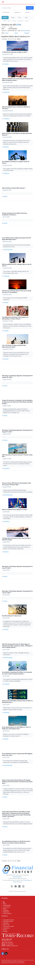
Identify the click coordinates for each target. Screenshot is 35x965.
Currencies (14, 20)
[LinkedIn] (19, 886)
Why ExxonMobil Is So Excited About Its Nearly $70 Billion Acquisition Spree (17, 79)
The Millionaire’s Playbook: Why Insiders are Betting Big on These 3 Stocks (15, 318)
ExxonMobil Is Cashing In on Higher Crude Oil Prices (15, 162)
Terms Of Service (17, 882)
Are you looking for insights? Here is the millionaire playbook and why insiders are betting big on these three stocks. (17, 326)
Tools (26, 17)
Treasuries (27, 20)
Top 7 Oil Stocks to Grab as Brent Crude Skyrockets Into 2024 (14, 346)
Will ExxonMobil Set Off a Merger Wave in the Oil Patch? (16, 265)
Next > (18, 39)
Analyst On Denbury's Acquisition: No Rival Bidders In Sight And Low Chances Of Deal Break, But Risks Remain (17, 402)
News (9, 20)
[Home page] (17, 935)
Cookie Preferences (20, 961)
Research (26, 33)
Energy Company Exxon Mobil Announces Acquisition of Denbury (14, 214)
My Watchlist (17, 12)
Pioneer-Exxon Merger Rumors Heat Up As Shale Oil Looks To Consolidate (16, 291)
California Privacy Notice (12, 961)
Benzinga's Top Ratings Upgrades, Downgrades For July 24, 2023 (17, 592)
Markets (5, 17)
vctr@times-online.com (11, 945)
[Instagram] (23, 886)
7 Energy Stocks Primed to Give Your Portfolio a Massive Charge (16, 539)
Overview (5, 20)
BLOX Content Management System (12, 962)
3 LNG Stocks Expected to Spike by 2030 (15, 52)
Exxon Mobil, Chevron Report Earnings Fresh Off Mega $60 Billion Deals (16, 238)
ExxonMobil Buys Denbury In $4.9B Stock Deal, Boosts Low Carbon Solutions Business (16, 842)
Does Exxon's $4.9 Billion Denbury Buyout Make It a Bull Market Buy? (17, 701)
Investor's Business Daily (8, 249)
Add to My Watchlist (25, 30)
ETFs (20, 17)
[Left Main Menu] (3, 2)
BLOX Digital (22, 962)
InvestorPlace (6, 146)
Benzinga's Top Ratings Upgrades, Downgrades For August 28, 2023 (17, 376)
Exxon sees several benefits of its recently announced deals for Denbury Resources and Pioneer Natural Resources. (18, 87)
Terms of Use (31, 960)
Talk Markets (6, 302)
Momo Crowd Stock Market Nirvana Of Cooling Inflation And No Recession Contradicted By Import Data (17, 781)
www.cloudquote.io (17, 876)
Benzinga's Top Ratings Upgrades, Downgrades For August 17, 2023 (17, 431)
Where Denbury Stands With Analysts (14, 188)
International (20, 20)
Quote (6, 33)
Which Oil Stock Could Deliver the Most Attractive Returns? (17, 134)
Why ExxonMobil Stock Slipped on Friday (15, 509)
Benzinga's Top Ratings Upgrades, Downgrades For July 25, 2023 (17, 567)
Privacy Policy (26, 880)
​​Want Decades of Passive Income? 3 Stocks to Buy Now (17, 455)
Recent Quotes (6, 12)
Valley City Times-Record (11, 960)
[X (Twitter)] (11, 886)
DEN (18, 24)
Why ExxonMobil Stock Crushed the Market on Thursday (16, 107)
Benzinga (5, 196)
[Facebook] (15, 886)
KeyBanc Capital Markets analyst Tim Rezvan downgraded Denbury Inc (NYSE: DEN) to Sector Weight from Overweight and (16, 410)
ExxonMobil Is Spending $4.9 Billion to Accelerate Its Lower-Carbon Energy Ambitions (17, 673)
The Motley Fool (6, 92)
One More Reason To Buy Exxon (12, 616)
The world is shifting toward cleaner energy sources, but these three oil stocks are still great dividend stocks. (17, 463)
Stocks (12, 17)
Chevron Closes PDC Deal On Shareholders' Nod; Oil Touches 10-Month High (16, 483)
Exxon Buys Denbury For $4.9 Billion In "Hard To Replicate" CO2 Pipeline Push (16, 728)
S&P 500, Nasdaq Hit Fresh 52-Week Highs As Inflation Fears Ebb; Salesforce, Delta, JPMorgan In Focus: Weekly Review (17, 645)
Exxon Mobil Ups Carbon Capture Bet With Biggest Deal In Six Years (17, 754)
